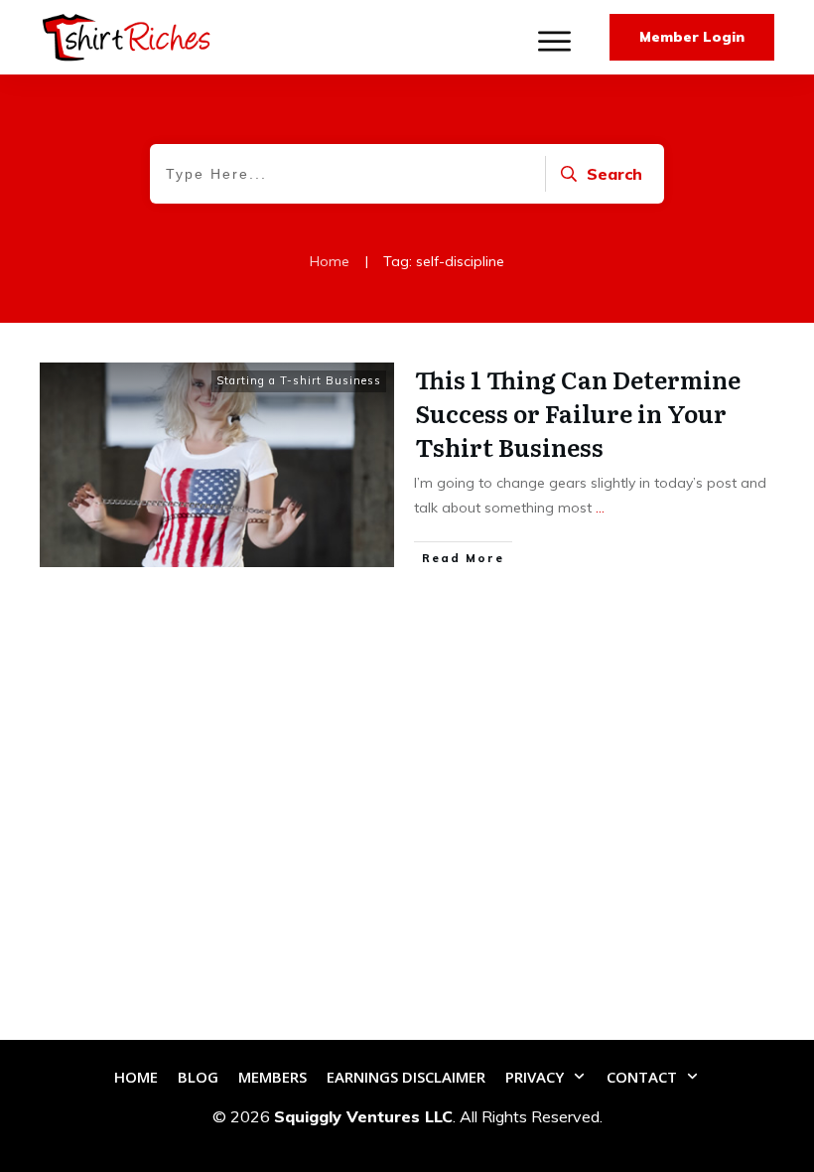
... (600, 507)
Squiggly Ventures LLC (363, 1116)
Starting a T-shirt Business (298, 380)
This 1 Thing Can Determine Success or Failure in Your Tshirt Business (578, 412)
